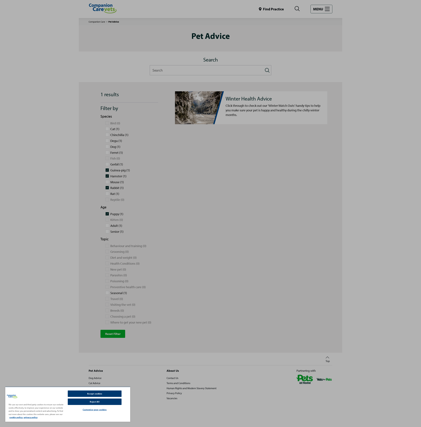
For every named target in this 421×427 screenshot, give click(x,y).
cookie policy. (16, 417)
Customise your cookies (95, 409)
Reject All (94, 401)
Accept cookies (94, 393)
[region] (67, 404)
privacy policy (30, 417)
